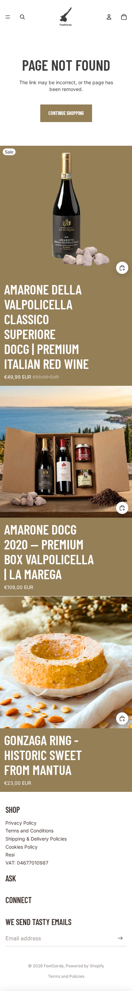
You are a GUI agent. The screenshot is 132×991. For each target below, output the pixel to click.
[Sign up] (120, 938)
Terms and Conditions (29, 830)
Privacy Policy (21, 823)
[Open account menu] (109, 16)
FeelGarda (54, 965)
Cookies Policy (21, 847)
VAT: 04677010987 (26, 863)
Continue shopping (66, 113)
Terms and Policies (66, 976)
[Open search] (22, 16)
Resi (10, 854)
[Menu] (8, 17)
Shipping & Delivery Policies (36, 839)
